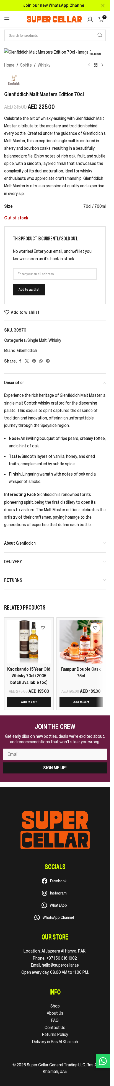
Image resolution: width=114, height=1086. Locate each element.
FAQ (55, 1020)
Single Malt (37, 340)
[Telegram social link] (47, 361)
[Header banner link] (55, 5)
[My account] (90, 19)
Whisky (44, 65)
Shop (55, 1006)
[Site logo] (54, 19)
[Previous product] (89, 65)
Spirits (26, 65)
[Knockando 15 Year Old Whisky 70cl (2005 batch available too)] (29, 642)
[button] (29, 702)
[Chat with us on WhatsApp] (103, 1061)
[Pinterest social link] (34, 361)
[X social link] (26, 361)
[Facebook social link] (20, 361)
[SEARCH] (100, 35)
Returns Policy (55, 1034)
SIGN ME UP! (55, 767)
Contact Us (55, 1027)
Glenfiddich (27, 350)
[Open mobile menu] (6, 19)
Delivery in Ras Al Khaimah (55, 1041)
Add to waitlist (29, 289)
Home (9, 65)
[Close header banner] (103, 5)
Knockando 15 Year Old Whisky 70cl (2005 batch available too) (28, 675)
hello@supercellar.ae (60, 965)
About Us (55, 1013)
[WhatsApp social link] (41, 361)
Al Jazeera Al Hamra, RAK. (64, 951)
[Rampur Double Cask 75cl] (81, 642)
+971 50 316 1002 (61, 958)
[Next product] (102, 65)
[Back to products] (95, 65)
